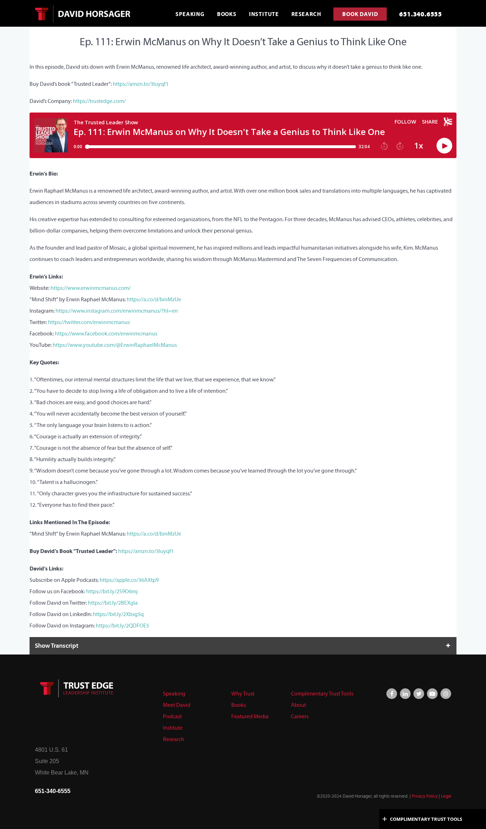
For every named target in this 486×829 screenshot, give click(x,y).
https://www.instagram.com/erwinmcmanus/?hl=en (117, 310)
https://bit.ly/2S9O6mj (112, 591)
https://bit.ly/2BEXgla (113, 602)
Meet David (176, 705)
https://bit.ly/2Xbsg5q (118, 614)
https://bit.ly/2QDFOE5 (122, 625)
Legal (446, 796)
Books (238, 705)
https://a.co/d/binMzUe (154, 299)
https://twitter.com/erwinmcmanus (89, 322)
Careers (299, 716)
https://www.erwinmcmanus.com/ (91, 288)
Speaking (174, 693)
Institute (173, 727)
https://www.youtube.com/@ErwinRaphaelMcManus (115, 344)
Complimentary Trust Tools (322, 693)
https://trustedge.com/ (99, 101)
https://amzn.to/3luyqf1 (141, 83)
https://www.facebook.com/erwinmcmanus (106, 333)
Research (173, 739)
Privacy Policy (425, 796)
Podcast (172, 716)
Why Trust (242, 693)
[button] (243, 646)
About (298, 705)
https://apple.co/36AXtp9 (129, 580)
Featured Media (250, 716)
